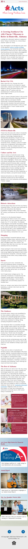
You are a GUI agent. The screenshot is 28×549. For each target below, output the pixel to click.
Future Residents (23, 1)
